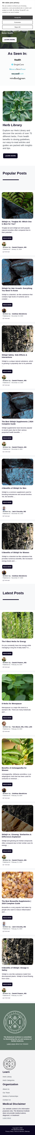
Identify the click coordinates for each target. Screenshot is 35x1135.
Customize (17, 22)
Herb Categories (8, 1080)
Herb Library (7, 1077)
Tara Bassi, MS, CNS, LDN (22, 727)
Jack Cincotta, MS (19, 511)
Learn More (9, 40)
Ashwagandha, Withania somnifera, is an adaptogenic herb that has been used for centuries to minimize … (16, 776)
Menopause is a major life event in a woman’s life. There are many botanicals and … (16, 710)
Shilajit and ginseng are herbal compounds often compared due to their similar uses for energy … (17, 843)
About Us (6, 1089)
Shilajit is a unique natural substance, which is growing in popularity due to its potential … (17, 363)
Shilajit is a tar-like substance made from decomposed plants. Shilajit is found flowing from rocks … (17, 976)
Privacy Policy (9, 1131)
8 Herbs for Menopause (12, 704)
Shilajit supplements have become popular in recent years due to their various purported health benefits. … (17, 430)
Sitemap (27, 1131)
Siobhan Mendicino (19, 314)
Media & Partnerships (10, 1096)
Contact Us (7, 1100)
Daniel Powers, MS (19, 247)
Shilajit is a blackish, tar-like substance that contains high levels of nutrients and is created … (17, 297)
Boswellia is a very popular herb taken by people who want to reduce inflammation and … (16, 910)
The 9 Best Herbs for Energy (14, 641)
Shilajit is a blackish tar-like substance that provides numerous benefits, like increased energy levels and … (17, 559)
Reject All (17, 27)
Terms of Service (19, 1131)
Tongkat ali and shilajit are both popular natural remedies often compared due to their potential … (16, 230)
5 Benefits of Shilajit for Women (16, 552)
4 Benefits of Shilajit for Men (14, 488)
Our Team (6, 1093)
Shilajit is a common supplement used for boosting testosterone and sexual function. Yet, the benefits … (17, 494)
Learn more (11, 1044)
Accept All (17, 17)
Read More (7, 238)
